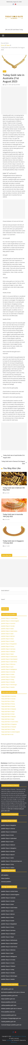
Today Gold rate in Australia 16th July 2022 (13, 515)
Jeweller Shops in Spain (7, 667)
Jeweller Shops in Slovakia (8, 682)
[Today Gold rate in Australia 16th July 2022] (14, 499)
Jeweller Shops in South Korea (9, 661)
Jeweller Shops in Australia (8, 623)
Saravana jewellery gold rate (8, 1015)
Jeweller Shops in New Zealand (9, 659)
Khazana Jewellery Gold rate (8, 1002)
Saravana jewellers (6, 881)
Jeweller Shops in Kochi (7, 841)
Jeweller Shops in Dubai (7, 628)
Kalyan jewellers (5, 878)
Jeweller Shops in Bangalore (8, 825)
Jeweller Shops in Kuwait (7, 641)
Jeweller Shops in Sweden (8, 687)
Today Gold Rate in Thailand (8, 727)
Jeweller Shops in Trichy (7, 864)
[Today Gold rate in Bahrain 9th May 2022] (14, 473)
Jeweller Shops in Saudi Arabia (9, 631)
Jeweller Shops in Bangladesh (9, 644)
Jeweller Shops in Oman (7, 638)
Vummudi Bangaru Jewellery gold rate (11, 1025)
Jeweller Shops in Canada (7, 626)
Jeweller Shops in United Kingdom (10, 621)
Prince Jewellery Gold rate (8, 1011)
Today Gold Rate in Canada (8, 698)
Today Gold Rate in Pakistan (8, 716)
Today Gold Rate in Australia (8, 696)
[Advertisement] (14, 100)
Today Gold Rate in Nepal (7, 711)
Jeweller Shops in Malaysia (8, 651)
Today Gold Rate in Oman (8, 714)
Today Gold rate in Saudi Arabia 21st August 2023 (14, 456)
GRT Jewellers (4, 875)
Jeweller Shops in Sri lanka (8, 672)
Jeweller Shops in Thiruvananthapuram (11, 861)
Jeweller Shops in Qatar (7, 633)
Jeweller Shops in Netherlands (9, 656)
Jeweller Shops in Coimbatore (9, 832)
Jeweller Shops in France (7, 646)
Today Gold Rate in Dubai (7, 701)
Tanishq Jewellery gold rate (8, 1021)
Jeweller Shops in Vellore (7, 867)
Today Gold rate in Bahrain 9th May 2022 (14, 489)
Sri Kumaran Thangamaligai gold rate (11, 1018)
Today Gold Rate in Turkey (8, 729)
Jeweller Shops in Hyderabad (8, 838)
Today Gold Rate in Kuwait (8, 706)
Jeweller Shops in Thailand (8, 677)
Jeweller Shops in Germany (8, 649)
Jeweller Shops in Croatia (7, 674)
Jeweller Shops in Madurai (8, 845)
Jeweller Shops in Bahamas (8, 664)
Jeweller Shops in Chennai (8, 828)
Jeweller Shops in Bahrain (8, 636)
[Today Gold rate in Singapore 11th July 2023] (14, 526)
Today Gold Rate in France (8, 704)
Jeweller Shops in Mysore (8, 854)
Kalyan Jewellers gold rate (8, 999)
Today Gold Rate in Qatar (7, 719)
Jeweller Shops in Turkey (7, 679)
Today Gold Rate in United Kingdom (10, 732)
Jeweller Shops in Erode (7, 835)
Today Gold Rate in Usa (7, 734)
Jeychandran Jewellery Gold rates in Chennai (13, 992)
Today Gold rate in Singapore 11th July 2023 (13, 542)
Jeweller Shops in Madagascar (9, 669)
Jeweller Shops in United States (9, 618)
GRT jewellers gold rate (7, 989)
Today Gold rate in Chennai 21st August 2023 (13, 462)
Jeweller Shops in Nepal (7, 654)
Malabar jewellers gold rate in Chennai (11, 1008)
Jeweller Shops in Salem (7, 858)
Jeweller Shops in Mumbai (8, 851)
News (4, 71)
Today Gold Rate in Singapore (9, 724)
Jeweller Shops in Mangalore (8, 848)
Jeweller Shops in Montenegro (9, 684)
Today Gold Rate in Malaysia (8, 709)
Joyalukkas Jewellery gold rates (9, 995)
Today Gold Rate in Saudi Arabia (9, 721)
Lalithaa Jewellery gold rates (8, 1005)
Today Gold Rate (16, 84)
